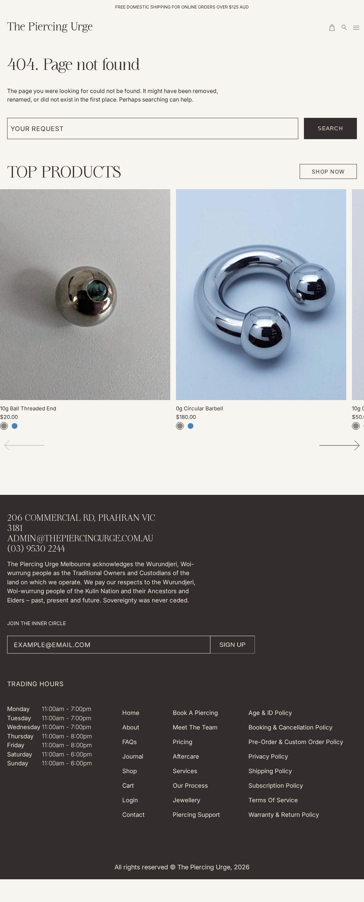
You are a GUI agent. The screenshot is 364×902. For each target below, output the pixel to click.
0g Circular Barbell (199, 408)
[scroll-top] (347, 829)
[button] (333, 27)
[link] (85, 294)
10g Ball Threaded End (28, 408)
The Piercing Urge (203, 867)
